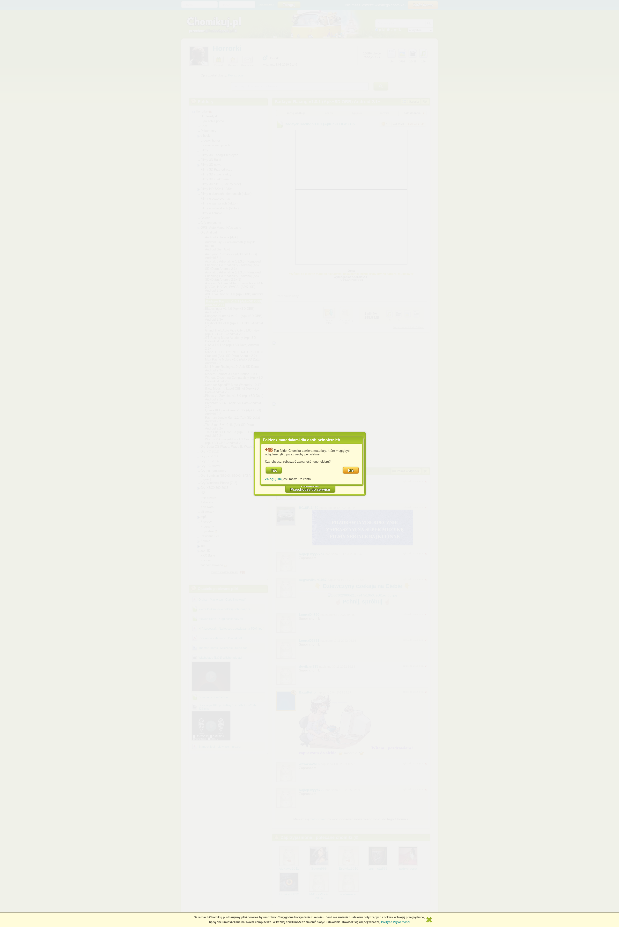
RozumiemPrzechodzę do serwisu (310, 487)
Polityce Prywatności (395, 922)
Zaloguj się (273, 479)
